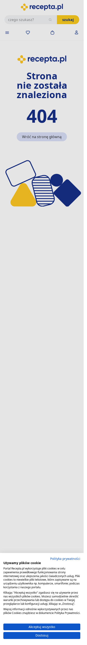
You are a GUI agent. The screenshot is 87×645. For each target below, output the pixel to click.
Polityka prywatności (65, 558)
